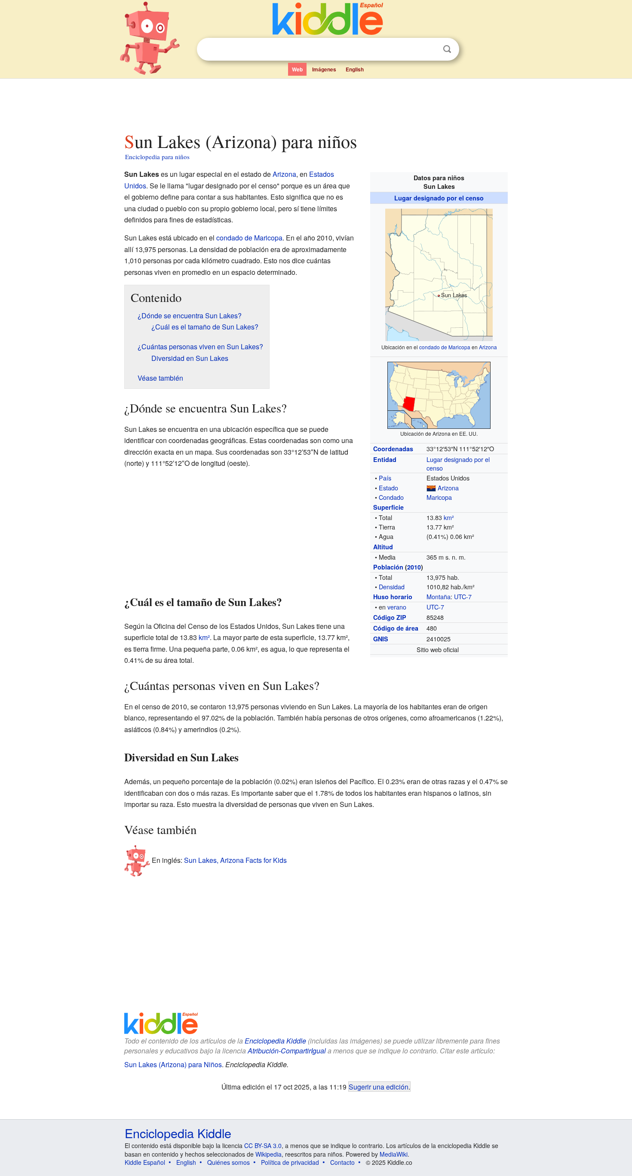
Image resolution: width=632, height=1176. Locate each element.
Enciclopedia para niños (157, 156)
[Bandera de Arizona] (431, 487)
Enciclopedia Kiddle (275, 1041)
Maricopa (439, 497)
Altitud (383, 546)
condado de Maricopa (444, 347)
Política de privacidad (290, 1162)
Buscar (447, 49)
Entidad (384, 459)
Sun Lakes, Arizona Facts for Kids (235, 860)
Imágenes (324, 69)
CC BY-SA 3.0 (263, 1145)
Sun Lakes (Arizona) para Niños (173, 1064)
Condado (391, 497)
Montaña (438, 596)
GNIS (380, 638)
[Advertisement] (315, 102)
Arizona (488, 347)
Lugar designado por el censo (439, 198)
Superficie (388, 507)
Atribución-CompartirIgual (287, 1051)
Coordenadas (393, 448)
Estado (388, 487)
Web (297, 69)
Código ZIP (389, 617)
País (385, 477)
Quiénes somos (228, 1162)
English (355, 69)
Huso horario (392, 596)
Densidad (392, 586)
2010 (414, 567)
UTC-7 (463, 596)
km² (449, 517)
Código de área (395, 628)
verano (396, 606)
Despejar (429, 49)
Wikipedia (268, 1154)
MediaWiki (394, 1154)
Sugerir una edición (378, 1086)
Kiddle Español (145, 1162)
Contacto (342, 1162)
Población (388, 567)
